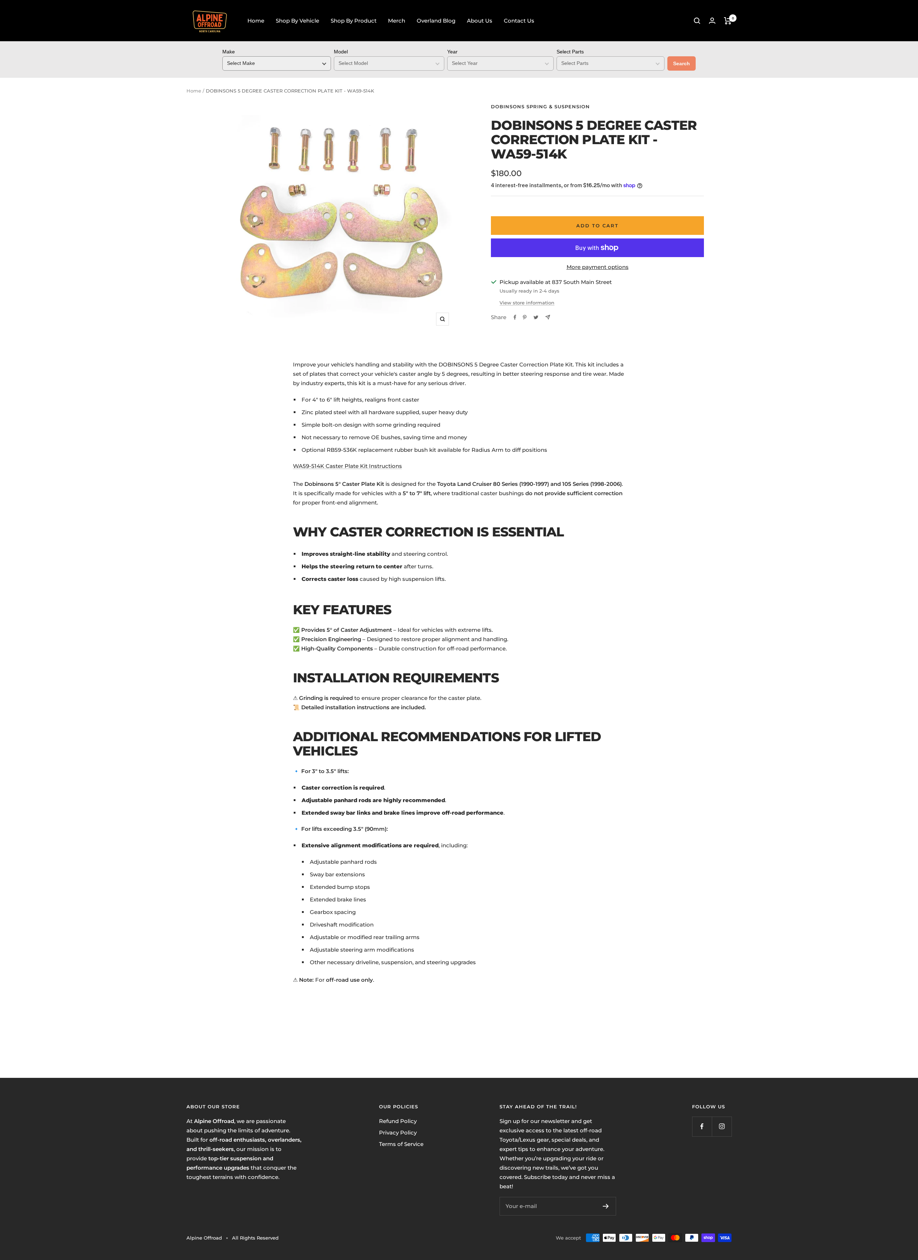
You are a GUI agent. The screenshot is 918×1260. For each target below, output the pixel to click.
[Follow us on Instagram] (722, 1126)
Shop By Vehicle (297, 20)
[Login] (712, 21)
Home (255, 20)
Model (341, 52)
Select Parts (570, 52)
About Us (479, 20)
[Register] (606, 1206)
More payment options (598, 267)
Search (681, 63)
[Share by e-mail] (547, 317)
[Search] (697, 21)
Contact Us (519, 20)
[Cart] (728, 20)
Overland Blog (436, 20)
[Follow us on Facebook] (702, 1126)
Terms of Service (401, 1144)
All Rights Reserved (255, 1238)
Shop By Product (354, 20)
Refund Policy (398, 1121)
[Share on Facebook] (515, 317)
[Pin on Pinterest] (524, 317)
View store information (527, 302)
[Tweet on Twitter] (536, 317)
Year (452, 52)
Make (228, 52)
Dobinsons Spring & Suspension (540, 106)
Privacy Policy (398, 1132)
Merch (396, 20)
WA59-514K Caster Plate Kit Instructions (347, 466)
